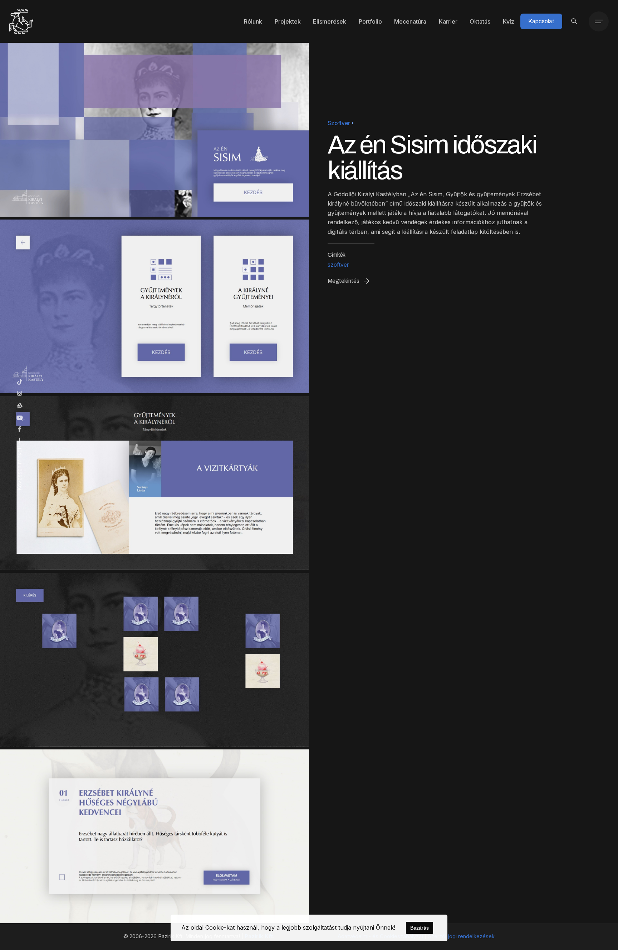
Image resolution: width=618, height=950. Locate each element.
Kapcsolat (541, 21)
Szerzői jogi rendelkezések (461, 936)
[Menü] (599, 21)
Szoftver (339, 123)
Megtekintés (343, 281)
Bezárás (419, 928)
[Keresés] (574, 21)
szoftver (338, 264)
